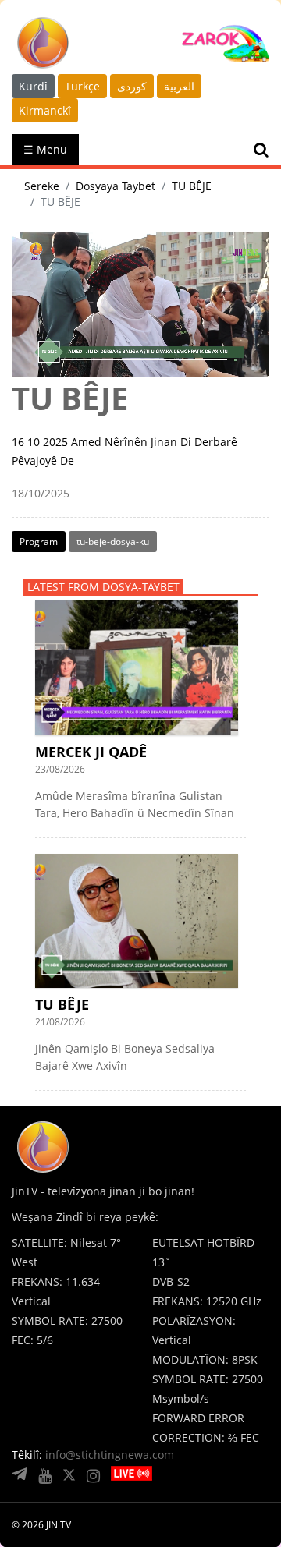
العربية (179, 86)
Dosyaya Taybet (115, 186)
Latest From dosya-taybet (103, 586)
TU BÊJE (192, 186)
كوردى (132, 86)
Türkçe (82, 86)
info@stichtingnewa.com (109, 1454)
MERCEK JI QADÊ (91, 751)
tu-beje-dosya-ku (112, 541)
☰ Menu (45, 149)
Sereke (41, 186)
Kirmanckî (45, 110)
